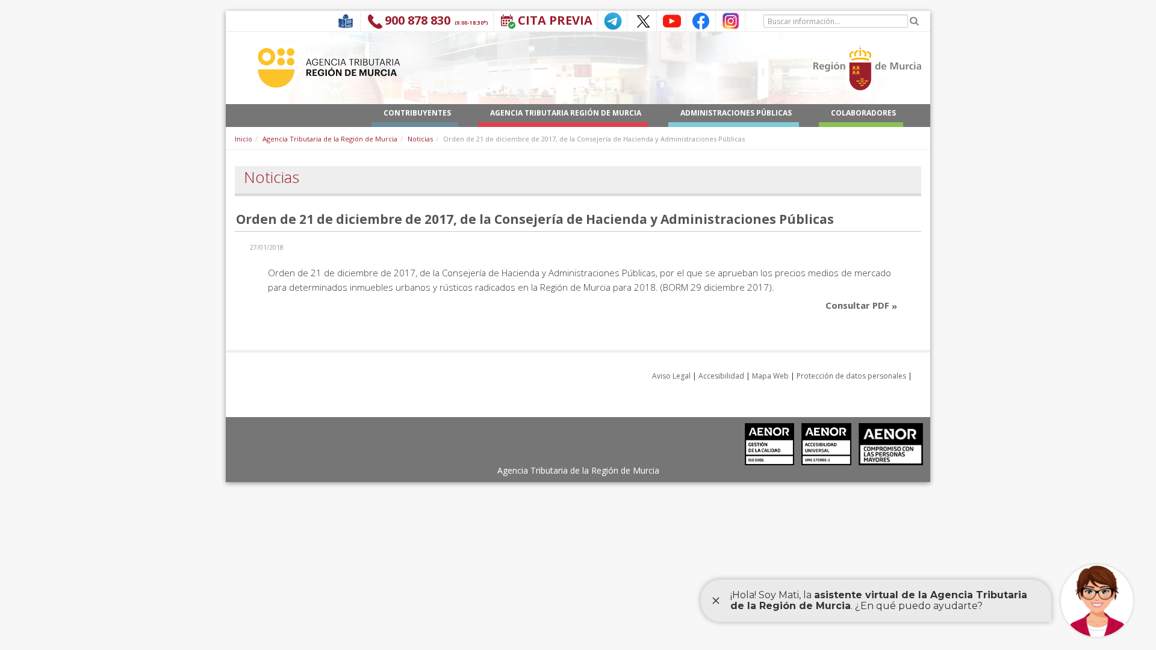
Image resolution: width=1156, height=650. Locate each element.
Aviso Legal (671, 376)
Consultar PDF (858, 305)
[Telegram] (612, 20)
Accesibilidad (721, 376)
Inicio (243, 138)
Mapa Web (770, 376)
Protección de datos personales (851, 376)
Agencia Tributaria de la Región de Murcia (330, 138)
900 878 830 (417, 20)
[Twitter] (641, 20)
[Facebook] (700, 20)
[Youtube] (671, 20)
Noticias (420, 138)
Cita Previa (555, 20)
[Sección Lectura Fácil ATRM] (345, 20)
